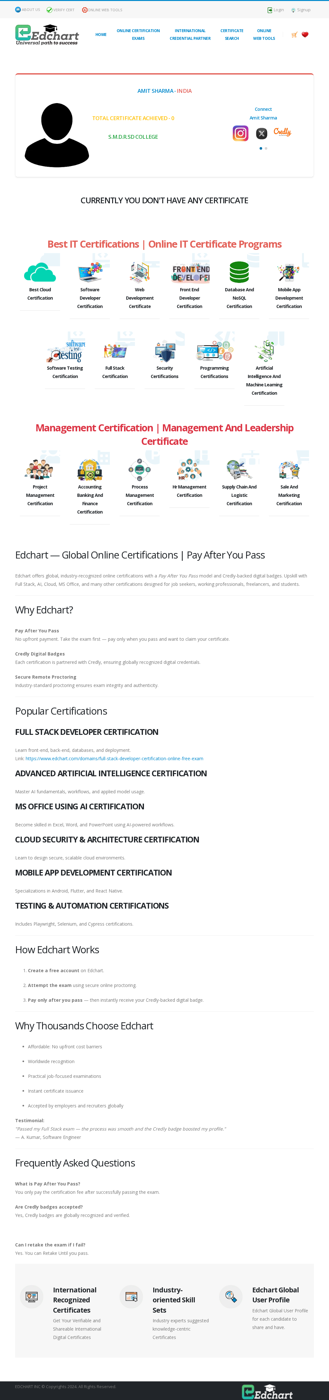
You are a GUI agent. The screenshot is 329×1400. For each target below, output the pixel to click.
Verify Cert (63, 9)
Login (278, 10)
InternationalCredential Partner (190, 34)
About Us (31, 9)
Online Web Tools (105, 9)
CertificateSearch (232, 34)
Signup (303, 10)
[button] (260, 148)
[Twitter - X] (242, 133)
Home (101, 34)
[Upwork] (284, 131)
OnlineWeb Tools (264, 34)
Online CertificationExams (138, 34)
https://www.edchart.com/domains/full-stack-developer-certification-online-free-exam (114, 758)
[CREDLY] (263, 130)
